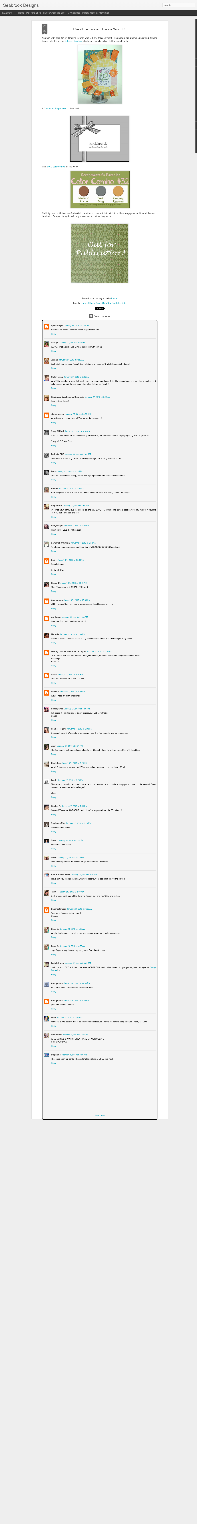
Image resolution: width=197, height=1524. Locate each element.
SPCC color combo (55, 166)
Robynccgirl (56, 525)
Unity (123, 302)
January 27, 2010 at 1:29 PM (72, 633)
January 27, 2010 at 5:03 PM (79, 728)
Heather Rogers (58, 728)
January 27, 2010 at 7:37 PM (78, 822)
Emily (53, 559)
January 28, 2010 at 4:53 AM (72, 928)
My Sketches (74, 12)
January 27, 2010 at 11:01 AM (73, 582)
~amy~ (54, 891)
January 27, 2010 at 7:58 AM (75, 505)
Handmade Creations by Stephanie (67, 396)
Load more (100, 1114)
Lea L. (54, 779)
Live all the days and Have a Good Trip (99, 29)
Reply (53, 333)
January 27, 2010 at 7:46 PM (70, 839)
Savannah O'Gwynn (60, 542)
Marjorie (55, 633)
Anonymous (56, 599)
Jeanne (54, 359)
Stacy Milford (57, 430)
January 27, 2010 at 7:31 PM (70, 779)
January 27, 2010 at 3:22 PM (72, 691)
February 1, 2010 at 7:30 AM (73, 1054)
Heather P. (55, 805)
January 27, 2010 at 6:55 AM (77, 413)
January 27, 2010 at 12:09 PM (76, 599)
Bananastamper (58, 908)
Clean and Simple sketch (56, 108)
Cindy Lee (55, 762)
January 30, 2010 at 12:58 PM (76, 982)
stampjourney (57, 413)
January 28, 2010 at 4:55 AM (72, 945)
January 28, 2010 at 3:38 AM (83, 874)
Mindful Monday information (95, 12)
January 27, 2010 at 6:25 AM (76, 376)
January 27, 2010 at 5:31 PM (69, 745)
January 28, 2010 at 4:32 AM (79, 908)
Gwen (53, 857)
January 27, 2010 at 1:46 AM (76, 325)
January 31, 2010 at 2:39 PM (69, 1017)
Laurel (114, 298)
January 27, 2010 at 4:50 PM (76, 708)
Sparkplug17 (57, 325)
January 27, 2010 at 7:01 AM (77, 430)
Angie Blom (56, 505)
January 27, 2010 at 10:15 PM (70, 857)
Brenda (54, 488)
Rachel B (55, 582)
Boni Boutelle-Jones (60, 874)
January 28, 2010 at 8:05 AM (77, 962)
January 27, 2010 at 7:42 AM (71, 488)
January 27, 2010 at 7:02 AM (77, 453)
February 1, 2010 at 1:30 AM (75, 1034)
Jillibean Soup (94, 302)
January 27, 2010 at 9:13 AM (83, 542)
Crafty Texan (56, 376)
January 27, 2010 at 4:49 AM (71, 359)
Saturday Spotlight (73, 40)
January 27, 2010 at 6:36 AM (97, 396)
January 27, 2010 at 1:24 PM (75, 616)
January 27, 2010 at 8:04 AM (76, 525)
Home (21, 12)
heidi (53, 1017)
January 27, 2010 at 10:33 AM (70, 559)
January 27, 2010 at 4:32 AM (72, 342)
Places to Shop (33, 12)
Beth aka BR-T (57, 453)
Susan (54, 839)
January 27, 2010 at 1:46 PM (99, 651)
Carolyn (54, 342)
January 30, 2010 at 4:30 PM (76, 1000)
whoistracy (56, 616)
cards (83, 302)
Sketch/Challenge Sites (54, 12)
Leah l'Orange (57, 962)
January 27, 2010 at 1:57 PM (70, 674)
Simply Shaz (57, 708)
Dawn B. (55, 928)
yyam (53, 745)
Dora (53, 470)
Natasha (54, 691)
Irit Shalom (56, 1034)
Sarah (53, 674)
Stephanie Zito (58, 822)
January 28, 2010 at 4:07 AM (71, 891)
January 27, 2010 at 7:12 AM (69, 470)
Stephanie (55, 1054)
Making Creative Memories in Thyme (68, 651)
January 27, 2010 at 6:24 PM (74, 762)
